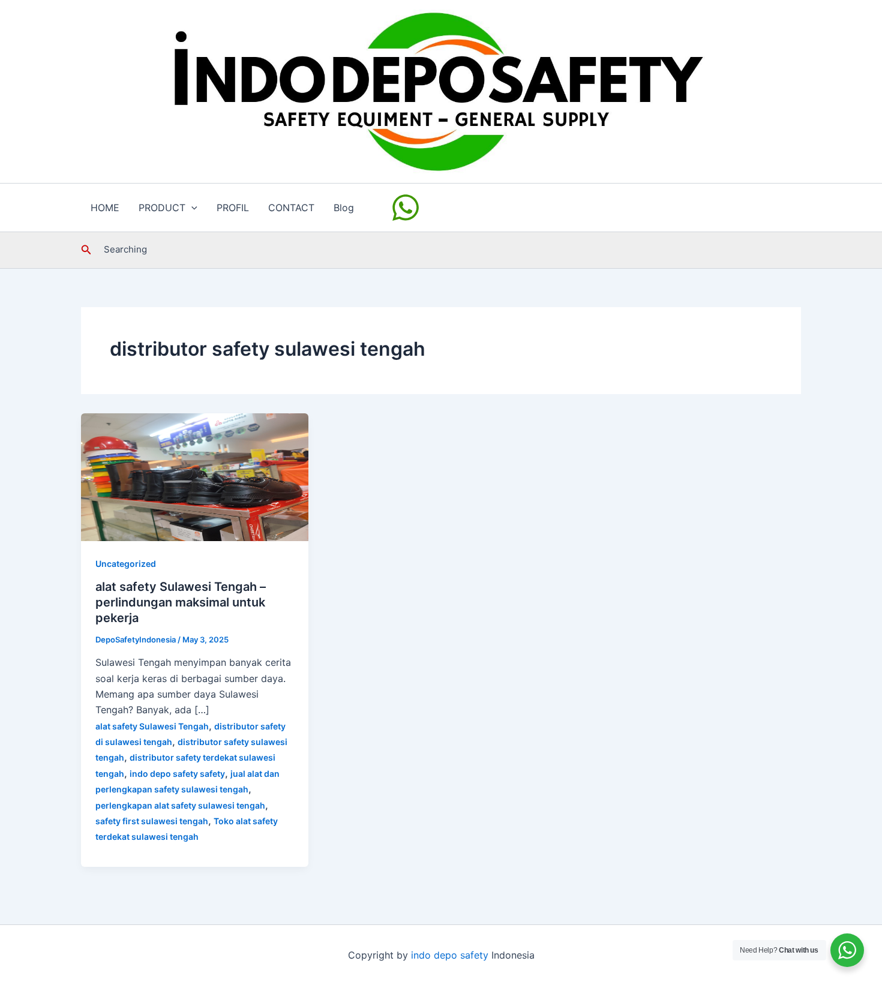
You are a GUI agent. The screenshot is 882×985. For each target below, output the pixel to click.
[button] (191, 208)
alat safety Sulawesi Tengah (152, 726)
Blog (344, 208)
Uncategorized (125, 563)
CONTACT (291, 208)
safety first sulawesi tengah (151, 821)
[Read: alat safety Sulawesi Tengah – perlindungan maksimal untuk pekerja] (194, 476)
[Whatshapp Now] (407, 208)
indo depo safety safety (177, 773)
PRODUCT (162, 208)
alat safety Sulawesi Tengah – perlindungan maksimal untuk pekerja (180, 602)
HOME (105, 208)
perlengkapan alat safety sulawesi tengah (180, 805)
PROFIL (233, 208)
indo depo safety (449, 955)
